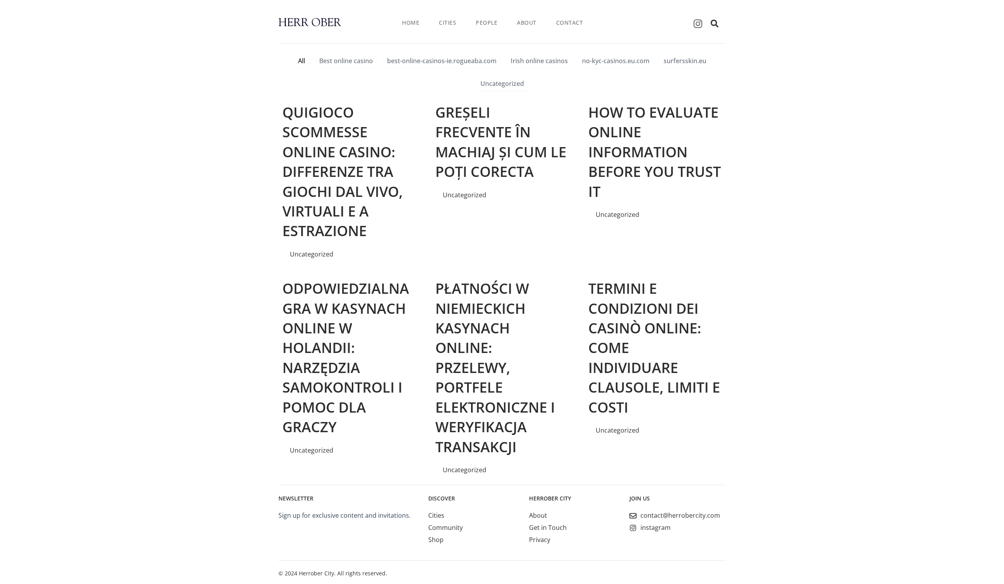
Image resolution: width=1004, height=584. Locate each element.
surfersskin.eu (685, 60)
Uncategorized (502, 83)
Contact (569, 22)
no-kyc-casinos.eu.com (615, 60)
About (527, 22)
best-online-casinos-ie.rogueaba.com (442, 60)
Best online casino (346, 60)
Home (410, 22)
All (301, 60)
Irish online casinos (539, 60)
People (486, 22)
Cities (447, 22)
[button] (715, 23)
